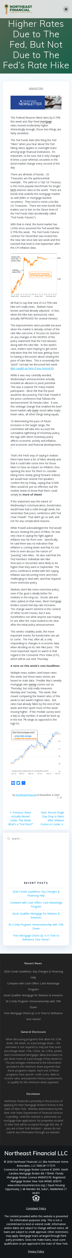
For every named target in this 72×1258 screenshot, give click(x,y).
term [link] (13, 190)
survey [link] (32, 684)
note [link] (35, 410)
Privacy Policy (36, 1251)
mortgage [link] (46, 121)
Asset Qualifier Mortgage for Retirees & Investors (33, 995)
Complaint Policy (36, 1208)
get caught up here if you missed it (32, 368)
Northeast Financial (26, 795)
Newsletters (36, 88)
